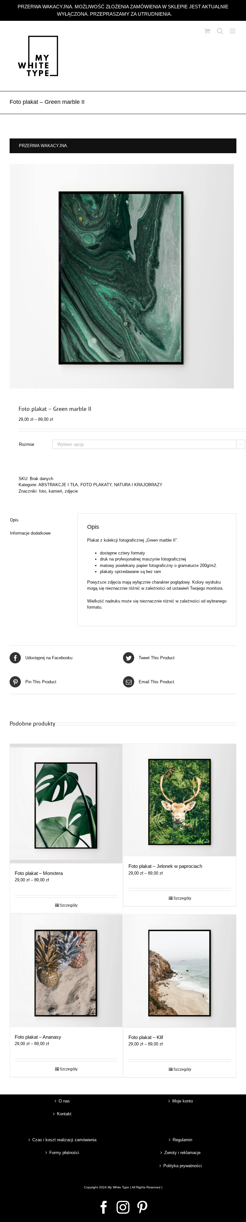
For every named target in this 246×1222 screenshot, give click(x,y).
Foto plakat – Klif (145, 1037)
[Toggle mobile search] (220, 31)
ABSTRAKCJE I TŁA (58, 484)
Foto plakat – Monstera (39, 873)
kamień (55, 491)
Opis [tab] (14, 520)
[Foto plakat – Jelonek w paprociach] (180, 800)
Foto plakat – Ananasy (38, 1037)
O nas (64, 1101)
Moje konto (182, 1101)
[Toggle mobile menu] (233, 31)
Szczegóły (69, 905)
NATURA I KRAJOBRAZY (138, 484)
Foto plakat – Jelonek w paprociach (165, 866)
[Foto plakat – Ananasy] (66, 971)
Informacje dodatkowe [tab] (30, 533)
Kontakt (64, 1113)
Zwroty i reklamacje (182, 1152)
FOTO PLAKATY (95, 484)
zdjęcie (71, 491)
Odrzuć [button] (181, 14)
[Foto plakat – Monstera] (66, 803)
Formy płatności (64, 1152)
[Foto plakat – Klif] (180, 971)
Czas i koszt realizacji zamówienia (64, 1139)
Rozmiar (26, 444)
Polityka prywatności (182, 1165)
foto (42, 491)
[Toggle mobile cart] (207, 31)
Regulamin (182, 1139)
